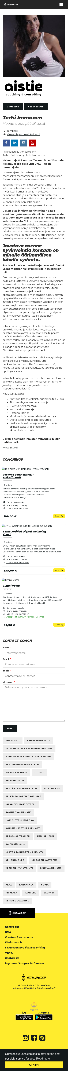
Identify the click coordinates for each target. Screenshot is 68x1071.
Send (10, 728)
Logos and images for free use (24, 963)
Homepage (12, 926)
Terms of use (43, 985)
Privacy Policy (26, 985)
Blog (8, 932)
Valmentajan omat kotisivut (23, 134)
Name (6, 647)
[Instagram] (26, 1037)
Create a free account (19, 937)
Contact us (13, 107)
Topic (6, 670)
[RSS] (42, 1037)
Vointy (9, 952)
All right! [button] (34, 1064)
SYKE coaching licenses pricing (25, 947)
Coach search (36, 107)
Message (8, 682)
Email (6, 659)
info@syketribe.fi (46, 988)
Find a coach (13, 942)
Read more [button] (43, 1058)
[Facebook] (34, 1037)
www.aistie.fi (10, 447)
